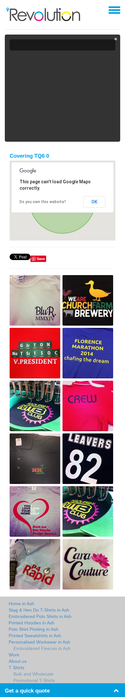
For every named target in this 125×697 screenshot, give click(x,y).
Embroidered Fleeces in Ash (42, 648)
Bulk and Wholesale (33, 674)
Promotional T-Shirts (34, 680)
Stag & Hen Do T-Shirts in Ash (39, 610)
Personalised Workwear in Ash (39, 642)
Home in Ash (21, 603)
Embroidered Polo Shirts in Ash (40, 616)
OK (94, 201)
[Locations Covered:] (7, 9)
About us (18, 661)
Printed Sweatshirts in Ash (35, 635)
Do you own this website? (43, 202)
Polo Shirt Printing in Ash (33, 629)
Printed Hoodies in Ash (31, 622)
